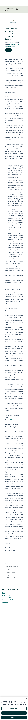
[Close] (26, 698)
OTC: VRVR (8, 569)
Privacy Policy (5, 705)
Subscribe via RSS (7, 597)
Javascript (5, 602)
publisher (8, 577)
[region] (14, 708)
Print (3, 593)
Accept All (14, 717)
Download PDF (6, 595)
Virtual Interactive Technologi (12, 566)
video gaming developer (11, 575)
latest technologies (16, 577)
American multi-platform (11, 572)
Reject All (14, 713)
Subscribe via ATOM (7, 600)
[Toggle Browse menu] (22, 9)
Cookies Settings (14, 708)
